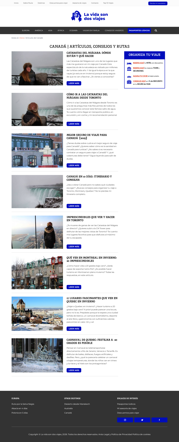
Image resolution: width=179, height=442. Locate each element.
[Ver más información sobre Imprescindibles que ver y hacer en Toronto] (37, 232)
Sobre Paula (28, 3)
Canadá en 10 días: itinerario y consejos (89, 178)
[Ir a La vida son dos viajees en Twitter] (142, 420)
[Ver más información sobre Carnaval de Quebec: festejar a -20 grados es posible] (37, 355)
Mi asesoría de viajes (127, 408)
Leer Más (74, 83)
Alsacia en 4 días (19, 408)
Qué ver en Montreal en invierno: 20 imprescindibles (92, 259)
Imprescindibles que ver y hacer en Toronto (91, 219)
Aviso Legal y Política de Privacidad (115, 434)
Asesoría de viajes (79, 3)
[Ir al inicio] (89, 16)
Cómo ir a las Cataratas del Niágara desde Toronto (87, 96)
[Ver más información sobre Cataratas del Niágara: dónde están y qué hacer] (37, 68)
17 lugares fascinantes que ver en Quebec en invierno (92, 300)
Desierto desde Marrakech (77, 404)
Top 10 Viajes (108, 3)
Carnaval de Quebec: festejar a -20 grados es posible (92, 341)
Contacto (94, 3)
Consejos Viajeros (114, 30)
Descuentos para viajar (59, 3)
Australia (68, 408)
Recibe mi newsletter (158, 3)
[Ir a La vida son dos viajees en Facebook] (159, 420)
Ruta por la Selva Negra (23, 404)
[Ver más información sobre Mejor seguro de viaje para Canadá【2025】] (37, 150)
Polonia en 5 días (20, 413)
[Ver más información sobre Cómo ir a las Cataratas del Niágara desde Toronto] (37, 109)
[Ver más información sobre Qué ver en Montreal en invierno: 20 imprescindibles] (37, 272)
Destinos (41, 3)
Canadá (68, 413)
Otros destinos (72, 398)
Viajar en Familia (91, 30)
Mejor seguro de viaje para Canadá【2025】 (87, 136)
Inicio (16, 3)
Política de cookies (141, 434)
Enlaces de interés (127, 398)
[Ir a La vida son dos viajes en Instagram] (125, 420)
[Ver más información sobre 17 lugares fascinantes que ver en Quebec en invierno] (37, 313)
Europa (15, 398)
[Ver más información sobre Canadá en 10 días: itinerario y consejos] (37, 191)
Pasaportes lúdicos (139, 30)
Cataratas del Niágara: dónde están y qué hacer (89, 54)
